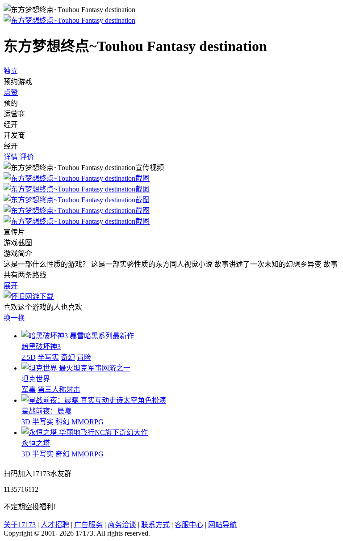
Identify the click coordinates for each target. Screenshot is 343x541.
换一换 (14, 318)
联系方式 (155, 524)
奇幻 (68, 357)
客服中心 (189, 524)
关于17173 (20, 524)
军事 (28, 389)
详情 (11, 157)
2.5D (28, 357)
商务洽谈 (122, 524)
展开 (11, 286)
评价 (27, 157)
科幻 (62, 422)
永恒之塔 (35, 443)
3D (25, 422)
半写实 (48, 357)
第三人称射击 (59, 389)
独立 (11, 71)
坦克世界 (35, 379)
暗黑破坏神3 (41, 346)
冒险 (84, 357)
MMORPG (87, 422)
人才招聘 (55, 524)
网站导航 (222, 524)
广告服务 (88, 524)
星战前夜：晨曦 (46, 411)
